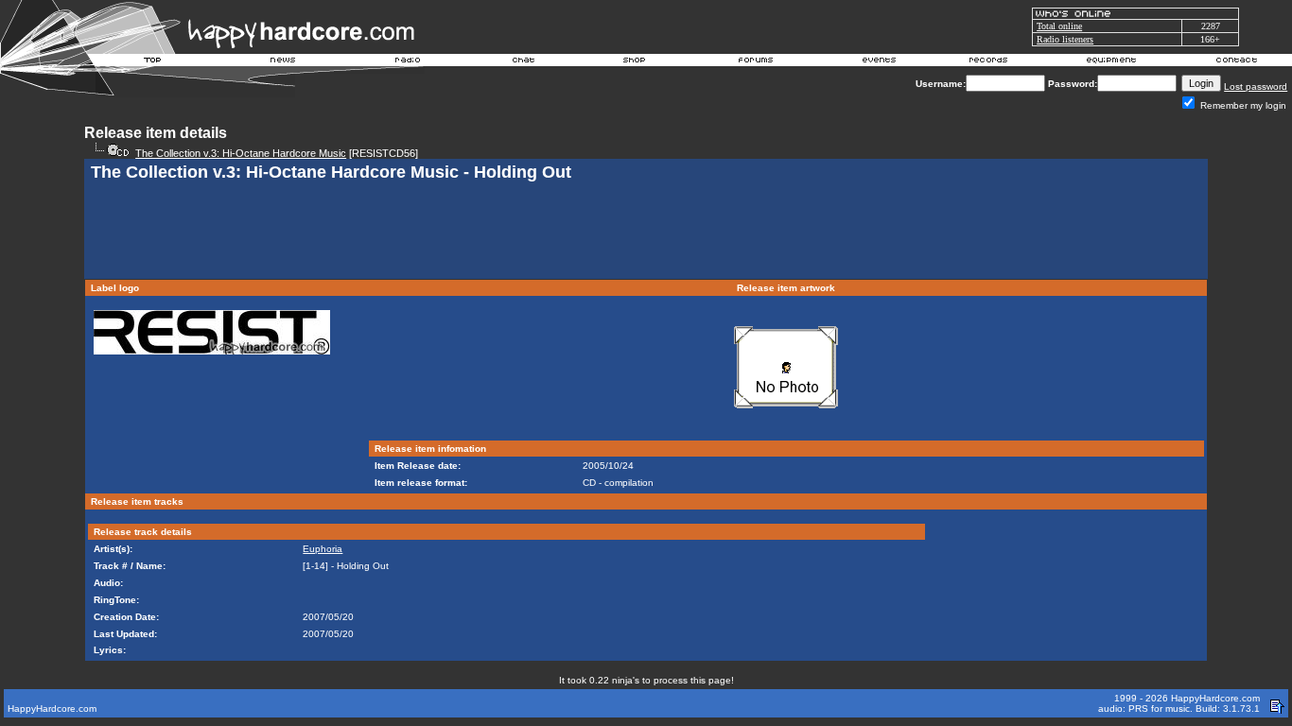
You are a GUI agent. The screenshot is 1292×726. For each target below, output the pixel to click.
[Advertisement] (646, 232)
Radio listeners (1065, 39)
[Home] (153, 62)
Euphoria (322, 549)
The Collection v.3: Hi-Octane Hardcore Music (240, 153)
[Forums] (756, 62)
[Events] (878, 62)
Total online (1059, 26)
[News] (281, 62)
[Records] (988, 62)
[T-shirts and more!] (634, 62)
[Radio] (409, 62)
